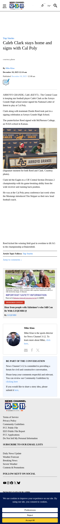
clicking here (12, 381)
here (16, 390)
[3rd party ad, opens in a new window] (30, 284)
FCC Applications (11, 435)
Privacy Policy (9, 420)
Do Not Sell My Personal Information (20, 438)
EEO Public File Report (14, 431)
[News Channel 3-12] (20, 5)
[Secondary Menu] (6, 5)
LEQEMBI (11, 315)
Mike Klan (10, 68)
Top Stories (28, 254)
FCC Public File (10, 427)
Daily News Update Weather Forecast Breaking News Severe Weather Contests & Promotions (13, 460)
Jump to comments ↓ (12, 259)
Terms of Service (10, 417)
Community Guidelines (13, 424)
